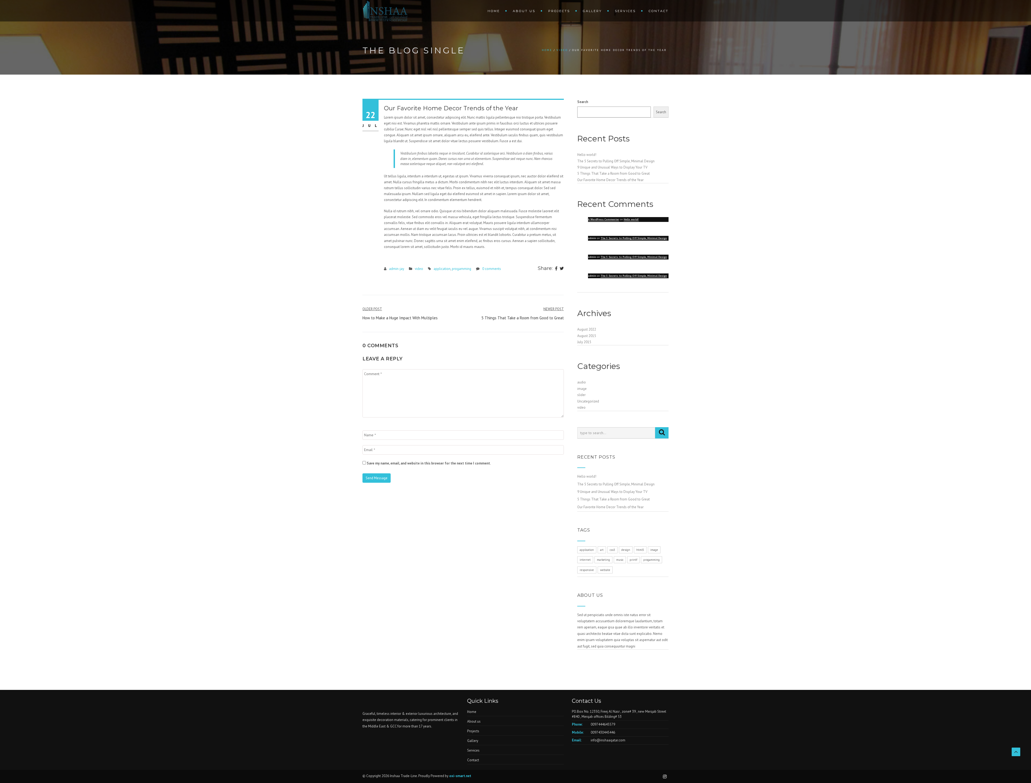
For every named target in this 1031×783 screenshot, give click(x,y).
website (605, 570)
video (562, 50)
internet (585, 560)
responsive (587, 570)
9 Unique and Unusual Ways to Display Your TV (612, 167)
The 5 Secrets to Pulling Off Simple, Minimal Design (616, 161)
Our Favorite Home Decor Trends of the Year (610, 180)
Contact (659, 11)
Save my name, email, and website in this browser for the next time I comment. (429, 463)
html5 (640, 550)
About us (524, 11)
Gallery (592, 11)
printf (633, 560)
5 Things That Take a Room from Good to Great (613, 173)
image (582, 388)
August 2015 (586, 336)
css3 (612, 550)
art (602, 550)
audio (581, 382)
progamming (461, 268)
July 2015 (584, 342)
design (625, 550)
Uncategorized (588, 401)
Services (625, 11)
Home (494, 11)
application (442, 268)
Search (582, 102)
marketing (603, 560)
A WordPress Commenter (603, 219)
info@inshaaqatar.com (608, 740)
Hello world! (586, 154)
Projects (559, 11)
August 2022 (586, 329)
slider (581, 395)
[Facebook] (556, 269)
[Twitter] (562, 269)
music (619, 560)
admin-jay (396, 268)
